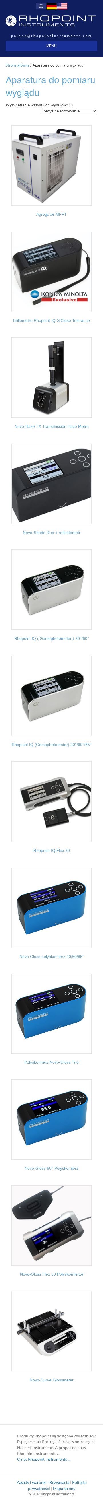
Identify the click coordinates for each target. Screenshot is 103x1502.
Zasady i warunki (32, 1482)
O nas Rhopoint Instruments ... (43, 1459)
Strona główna (17, 65)
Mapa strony (64, 1488)
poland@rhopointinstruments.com (51, 36)
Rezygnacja (59, 1482)
